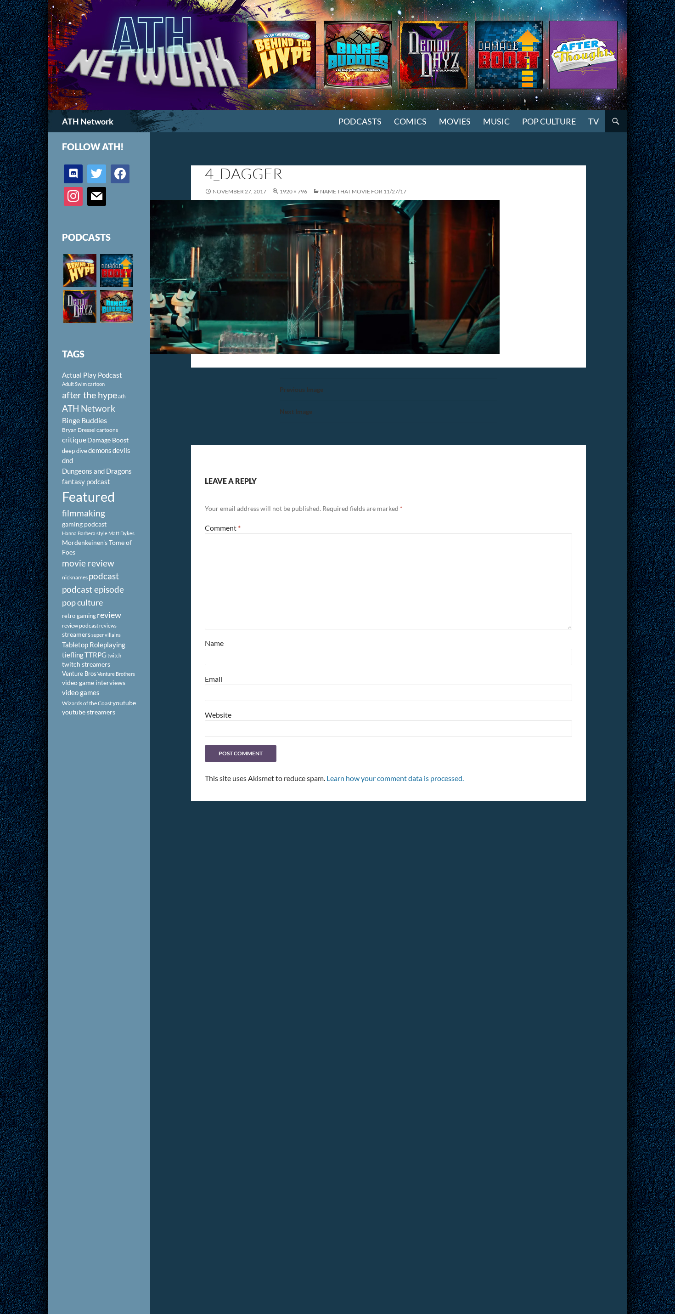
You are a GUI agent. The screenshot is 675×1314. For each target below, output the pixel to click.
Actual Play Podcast (92, 375)
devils (121, 450)
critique (74, 440)
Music (496, 121)
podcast (104, 576)
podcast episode (93, 589)
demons (100, 450)
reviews (108, 626)
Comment (223, 527)
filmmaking (83, 513)
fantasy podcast (86, 481)
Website (218, 714)
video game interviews (93, 682)
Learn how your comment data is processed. (395, 778)
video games (81, 693)
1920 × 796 (293, 191)
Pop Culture (549, 121)
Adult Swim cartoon (83, 384)
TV (593, 121)
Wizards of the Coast (87, 703)
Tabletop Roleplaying (93, 644)
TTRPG (95, 655)
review (109, 615)
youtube (124, 703)
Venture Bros (79, 673)
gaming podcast (84, 524)
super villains (106, 635)
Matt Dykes (121, 533)
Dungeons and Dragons (97, 471)
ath (122, 396)
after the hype (89, 395)
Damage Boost (108, 440)
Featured (88, 496)
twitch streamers (86, 664)
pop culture (82, 602)
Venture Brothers (116, 674)
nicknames (75, 577)
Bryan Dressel (79, 429)
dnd (67, 460)
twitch (114, 655)
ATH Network (87, 121)
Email (213, 678)
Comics (410, 121)
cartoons (107, 429)
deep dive (74, 450)
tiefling (73, 655)
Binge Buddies (84, 420)
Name (214, 643)
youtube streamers (88, 712)
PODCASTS (360, 121)
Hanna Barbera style (84, 533)
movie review (88, 563)
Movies (455, 121)
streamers (76, 634)
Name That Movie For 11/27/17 (363, 191)
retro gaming (79, 615)
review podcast (80, 625)
